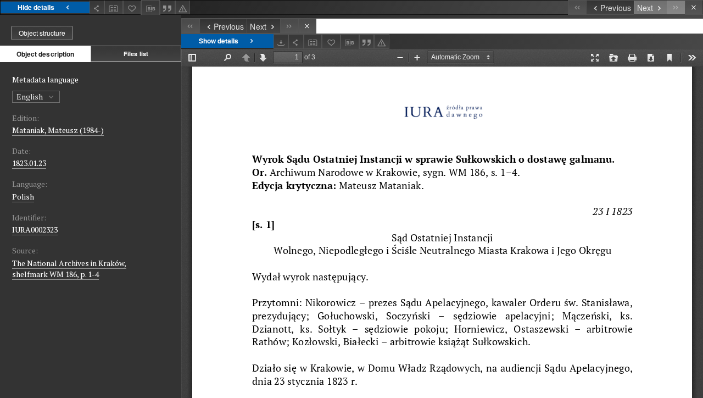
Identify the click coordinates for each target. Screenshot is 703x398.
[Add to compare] (113, 7)
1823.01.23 (29, 163)
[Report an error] (183, 7)
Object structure (42, 32)
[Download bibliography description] (150, 7)
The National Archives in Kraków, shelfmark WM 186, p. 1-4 (69, 268)
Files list (136, 53)
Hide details (36, 7)
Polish (23, 196)
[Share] (97, 7)
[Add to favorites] (132, 7)
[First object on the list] (577, 7)
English (30, 96)
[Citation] (167, 7)
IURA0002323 (35, 229)
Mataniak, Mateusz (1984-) (58, 130)
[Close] (694, 7)
